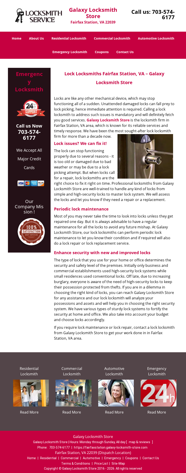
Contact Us (125, 52)
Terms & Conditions (75, 463)
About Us (36, 38)
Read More (29, 412)
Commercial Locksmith (112, 38)
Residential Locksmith (68, 38)
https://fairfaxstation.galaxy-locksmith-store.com (110, 447)
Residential (48, 458)
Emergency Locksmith (69, 52)
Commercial (69, 458)
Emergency (112, 458)
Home (16, 38)
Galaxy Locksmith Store (108, 120)
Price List (101, 463)
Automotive (91, 458)
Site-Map (118, 463)
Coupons (102, 52)
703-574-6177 (163, 14)
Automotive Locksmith (156, 38)
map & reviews (140, 442)
